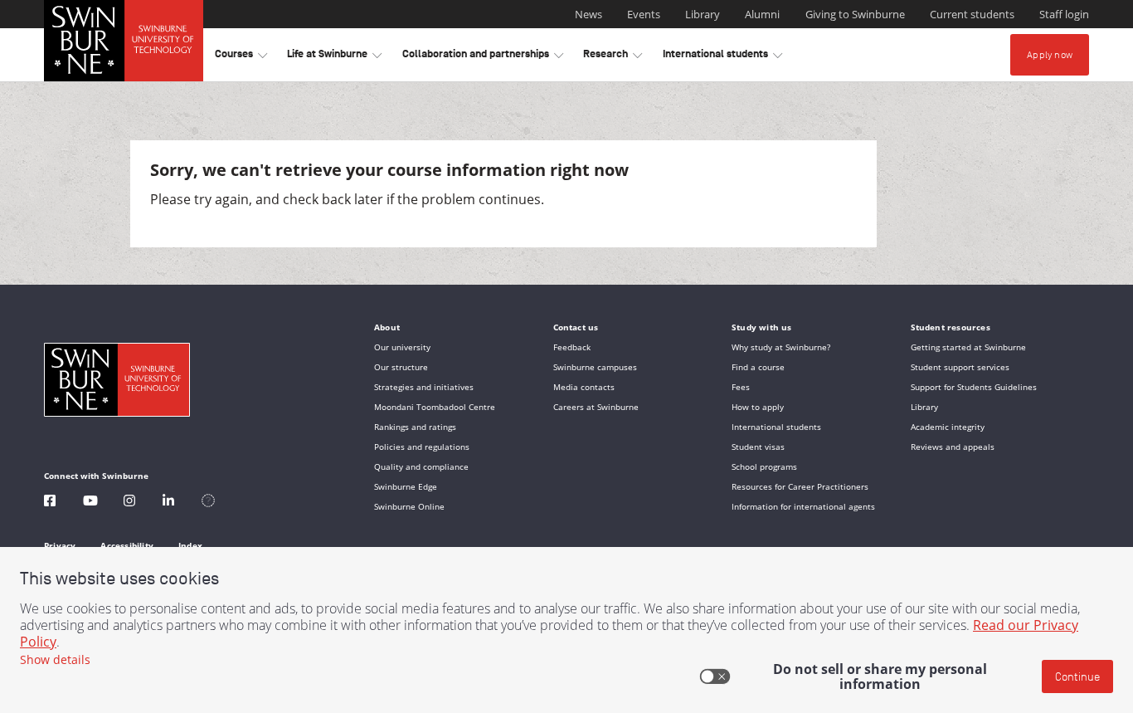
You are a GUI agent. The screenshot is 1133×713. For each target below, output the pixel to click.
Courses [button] (241, 56)
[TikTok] (208, 502)
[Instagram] (129, 502)
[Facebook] (50, 502)
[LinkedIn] (168, 502)
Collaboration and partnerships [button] (482, 56)
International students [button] (722, 56)
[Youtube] (90, 502)
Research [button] (612, 56)
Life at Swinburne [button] (334, 56)
